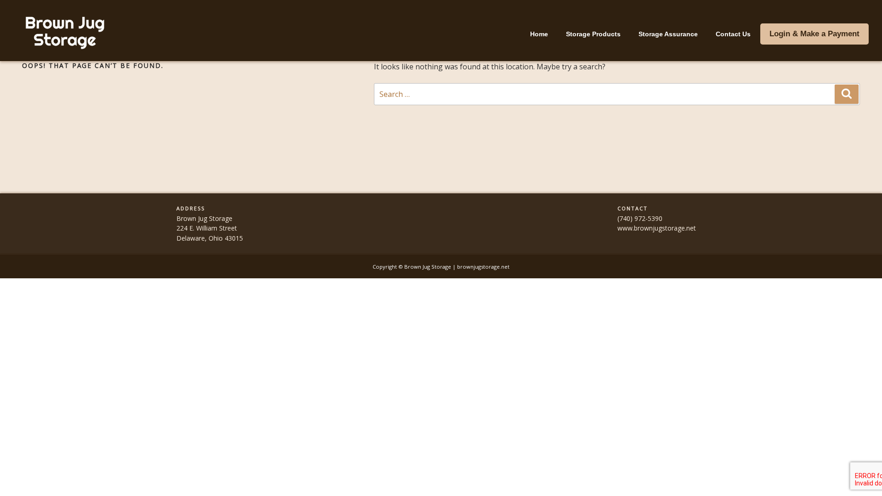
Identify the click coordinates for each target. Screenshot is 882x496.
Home (539, 34)
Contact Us (733, 34)
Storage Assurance (668, 34)
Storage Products (593, 34)
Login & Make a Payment (814, 33)
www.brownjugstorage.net (656, 228)
